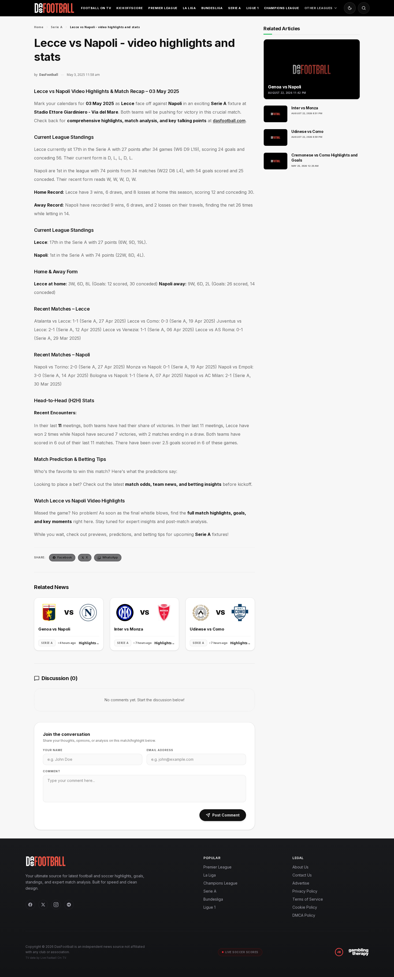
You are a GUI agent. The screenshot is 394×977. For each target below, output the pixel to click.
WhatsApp (110, 557)
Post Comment (226, 815)
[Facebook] (30, 904)
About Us (300, 867)
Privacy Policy (304, 891)
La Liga (189, 8)
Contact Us (302, 875)
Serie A (234, 8)
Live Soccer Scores (241, 952)
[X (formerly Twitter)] (43, 904)
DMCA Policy (303, 915)
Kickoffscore (129, 8)
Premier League (162, 8)
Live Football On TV (53, 957)
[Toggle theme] (350, 8)
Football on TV (96, 8)
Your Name (52, 750)
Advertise (300, 883)
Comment (51, 771)
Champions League (281, 8)
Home (38, 27)
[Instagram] (56, 904)
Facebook (64, 557)
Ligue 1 (252, 8)
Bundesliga (212, 8)
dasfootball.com (229, 120)
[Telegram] (69, 904)
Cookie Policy (304, 907)
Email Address (160, 750)
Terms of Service (307, 899)
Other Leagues (318, 8)
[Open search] (364, 8)
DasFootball (48, 75)
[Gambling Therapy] (358, 952)
